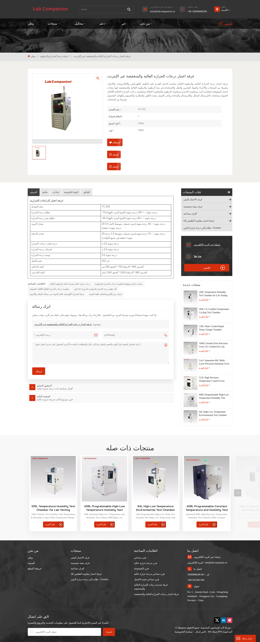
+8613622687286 (195, 580)
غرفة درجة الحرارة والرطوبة (54, 56)
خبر (123, 23)
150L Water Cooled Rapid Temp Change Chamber (211, 328)
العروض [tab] (33, 192)
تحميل (115, 154)
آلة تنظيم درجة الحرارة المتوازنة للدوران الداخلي (95, 289)
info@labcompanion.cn (162, 11)
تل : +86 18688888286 (198, 574)
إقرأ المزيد (203, 299)
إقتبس (228, 23)
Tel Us (197, 256)
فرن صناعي (140, 557)
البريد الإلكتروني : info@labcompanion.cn (207, 562)
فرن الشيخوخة (141, 568)
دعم (102, 23)
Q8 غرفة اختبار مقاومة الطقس (198, 220)
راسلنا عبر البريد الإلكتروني (207, 244)
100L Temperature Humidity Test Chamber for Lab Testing (213, 294)
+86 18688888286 (197, 11)
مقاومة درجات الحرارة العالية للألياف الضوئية (49, 289)
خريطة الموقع (35, 568)
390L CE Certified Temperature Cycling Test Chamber (214, 311)
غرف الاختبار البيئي (192, 199)
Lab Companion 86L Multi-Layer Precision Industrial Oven (214, 362)
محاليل (79, 23)
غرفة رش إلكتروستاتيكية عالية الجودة (105, 294)
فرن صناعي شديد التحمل (146, 579)
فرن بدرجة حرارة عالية (145, 563)
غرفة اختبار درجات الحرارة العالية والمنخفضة (156, 594)
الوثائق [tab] (87, 192)
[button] (237, 492)
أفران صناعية (190, 213)
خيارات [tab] (56, 192)
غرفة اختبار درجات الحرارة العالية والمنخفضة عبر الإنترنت (63, 324)
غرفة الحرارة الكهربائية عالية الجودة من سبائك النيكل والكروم (57, 294)
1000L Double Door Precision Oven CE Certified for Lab (213, 345)
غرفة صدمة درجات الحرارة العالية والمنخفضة (151, 586)
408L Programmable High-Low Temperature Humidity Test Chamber (214, 396)
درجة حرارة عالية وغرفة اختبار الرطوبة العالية (70, 284)
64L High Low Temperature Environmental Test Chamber (213, 413)
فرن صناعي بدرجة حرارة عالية (149, 574)
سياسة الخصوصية (183, 631)
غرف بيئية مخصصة (192, 206)
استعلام (116, 142)
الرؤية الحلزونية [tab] (71, 192)
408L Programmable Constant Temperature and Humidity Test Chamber (207, 508)
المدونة (31, 563)
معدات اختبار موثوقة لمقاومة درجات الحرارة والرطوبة (118, 284)
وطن (31, 23)
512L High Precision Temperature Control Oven (211, 379)
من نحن (145, 23)
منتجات (53, 23)
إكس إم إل (200, 631)
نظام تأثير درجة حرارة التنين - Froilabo (202, 228)
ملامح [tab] (45, 192)
